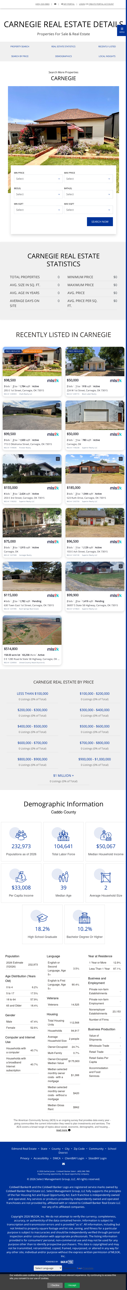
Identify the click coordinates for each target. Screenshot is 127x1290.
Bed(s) (17, 188)
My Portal (69, 4)
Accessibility (41, 1158)
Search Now (99, 221)
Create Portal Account (101, 4)
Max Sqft (69, 203)
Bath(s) (68, 188)
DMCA (57, 1158)
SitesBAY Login (97, 1158)
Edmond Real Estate (24, 1148)
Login (82, 4)
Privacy (24, 1158)
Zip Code (79, 1148)
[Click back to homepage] (13, 3)
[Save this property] (58, 351)
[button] (122, 30)
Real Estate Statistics (63, 46)
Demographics (63, 56)
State (44, 1148)
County (56, 1148)
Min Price (19, 172)
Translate (88, 1268)
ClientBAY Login (74, 1158)
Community (96, 1148)
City (67, 1148)
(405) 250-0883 (42, 4)
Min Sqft (18, 203)
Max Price (69, 172)
